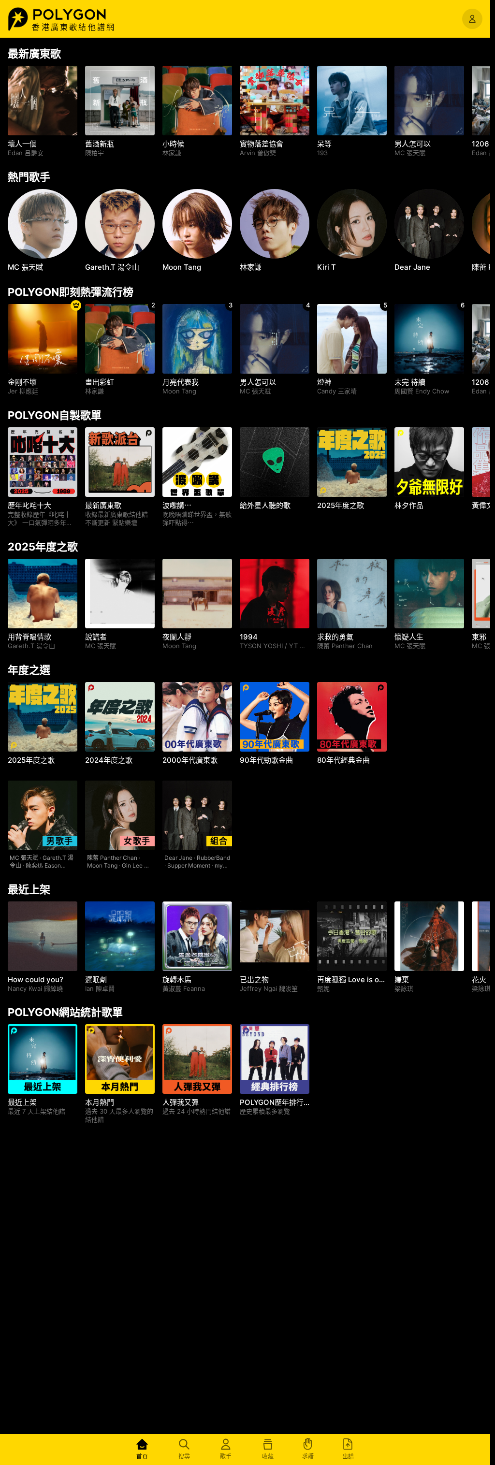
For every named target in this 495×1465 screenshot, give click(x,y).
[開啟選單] (472, 19)
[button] (80, 14)
